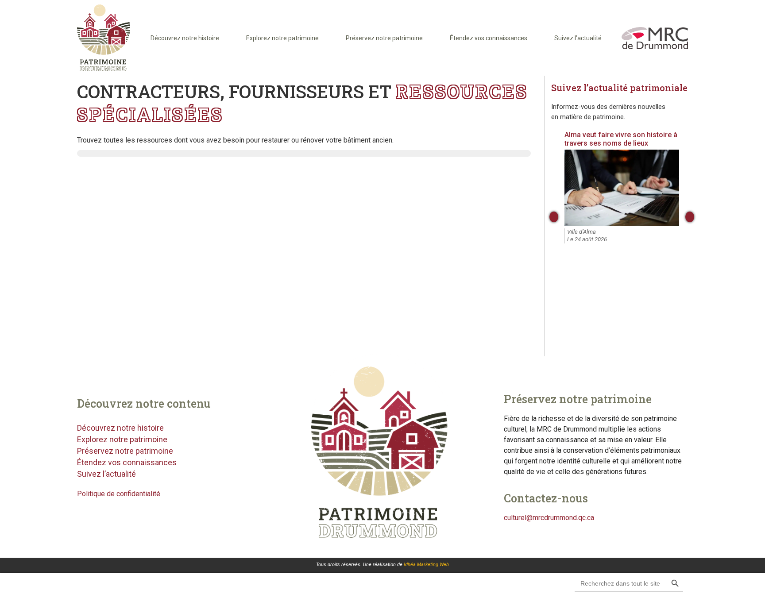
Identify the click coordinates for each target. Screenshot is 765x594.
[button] (711, 583)
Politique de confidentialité (118, 494)
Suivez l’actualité (578, 38)
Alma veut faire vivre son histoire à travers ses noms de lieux (620, 139)
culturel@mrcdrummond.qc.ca (549, 517)
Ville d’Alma (581, 231)
